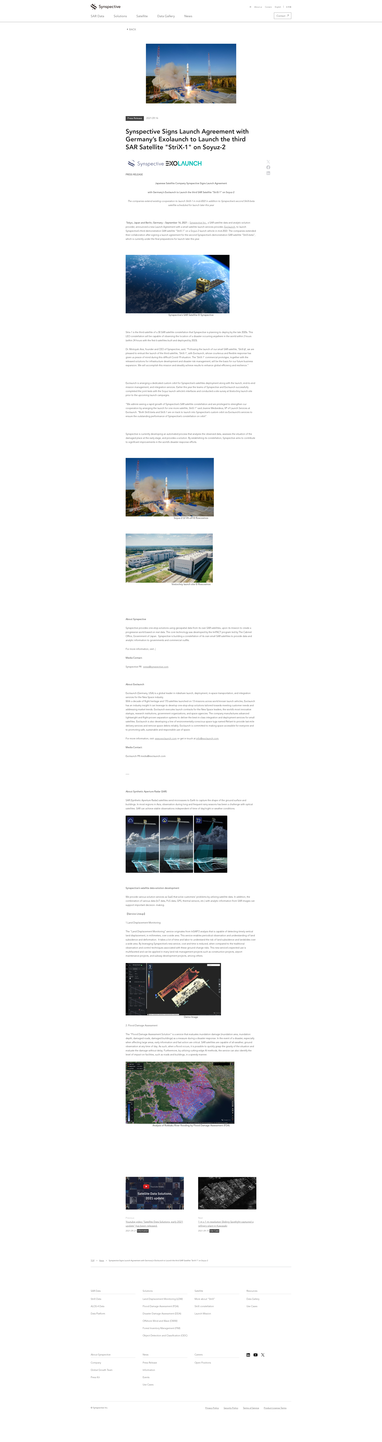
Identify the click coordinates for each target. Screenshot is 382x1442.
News (188, 15)
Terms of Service (251, 1407)
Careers (268, 6)
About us (258, 6)
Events (146, 1377)
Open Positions (203, 1363)
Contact (281, 15)
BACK (132, 29)
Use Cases (252, 1306)
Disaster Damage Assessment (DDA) (162, 1314)
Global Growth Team (102, 1370)
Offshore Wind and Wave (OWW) (160, 1321)
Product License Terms (275, 1407)
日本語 (288, 7)
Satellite (142, 15)
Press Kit (95, 1377)
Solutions (120, 15)
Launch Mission (203, 1314)
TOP (92, 1260)
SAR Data (97, 15)
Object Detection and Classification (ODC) (165, 1336)
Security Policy (231, 1407)
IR (250, 6)
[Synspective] (156, 7)
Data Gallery (166, 15)
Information (149, 1370)
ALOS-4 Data (97, 1306)
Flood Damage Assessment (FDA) (161, 1306)
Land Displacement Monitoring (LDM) (163, 1299)
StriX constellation (204, 1306)
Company (96, 1363)
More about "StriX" (205, 1299)
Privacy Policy (212, 1407)
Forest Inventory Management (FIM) (161, 1328)
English (278, 7)
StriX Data (96, 1299)
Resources (252, 1291)
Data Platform (98, 1314)
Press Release (150, 1363)
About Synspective (101, 1355)
